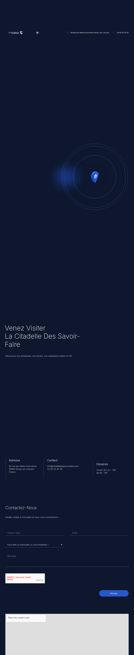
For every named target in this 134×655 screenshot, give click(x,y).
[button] (37, 33)
